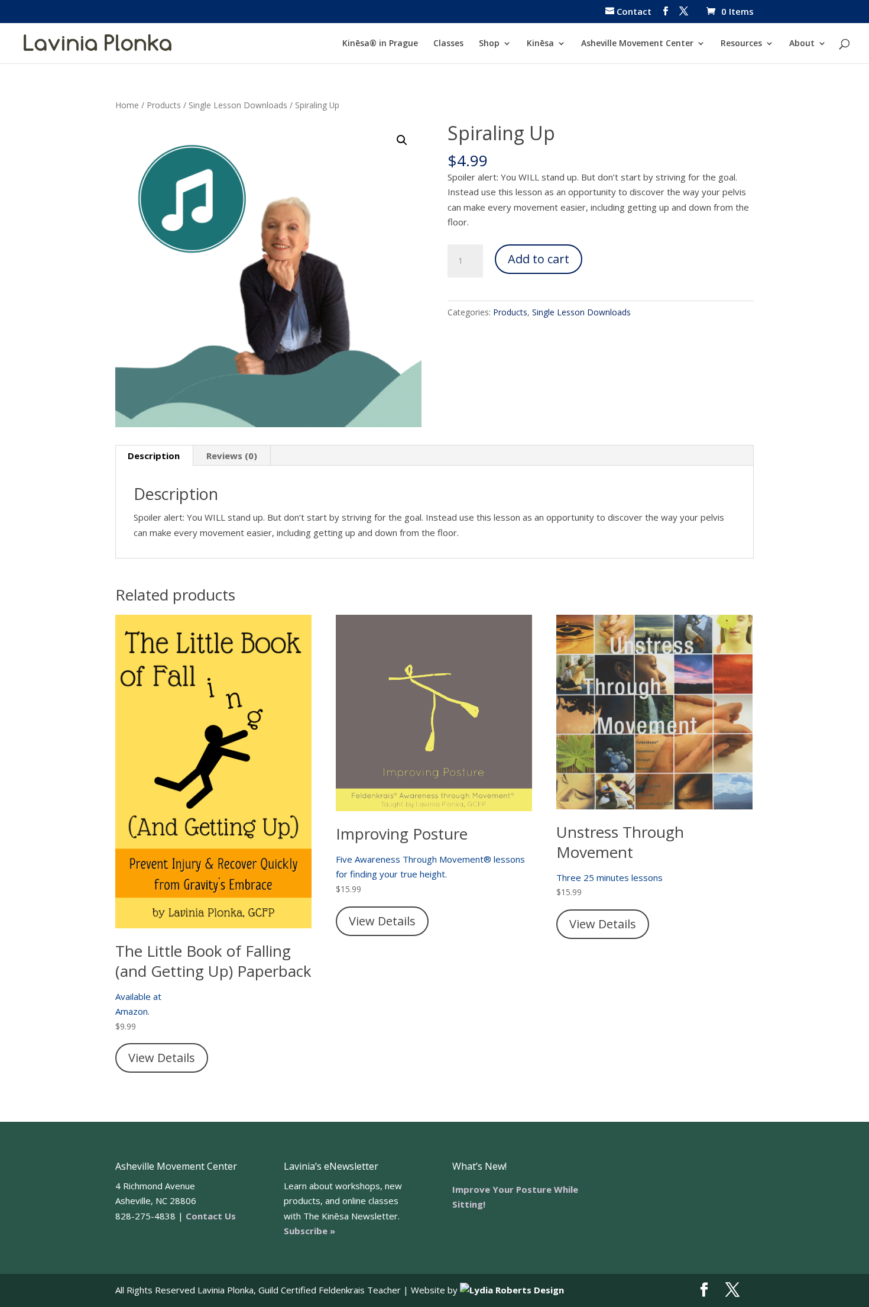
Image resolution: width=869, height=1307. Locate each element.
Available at (138, 996)
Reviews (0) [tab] (231, 456)
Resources (741, 44)
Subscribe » (309, 1231)
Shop (489, 44)
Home (127, 105)
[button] (402, 140)
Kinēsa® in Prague (380, 44)
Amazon (131, 1011)
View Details (161, 1058)
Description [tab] (154, 456)
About (802, 44)
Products (164, 105)
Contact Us (211, 1216)
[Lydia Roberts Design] (512, 1290)
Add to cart (538, 259)
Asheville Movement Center (637, 44)
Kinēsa (540, 44)
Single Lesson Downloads (238, 105)
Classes (448, 44)
